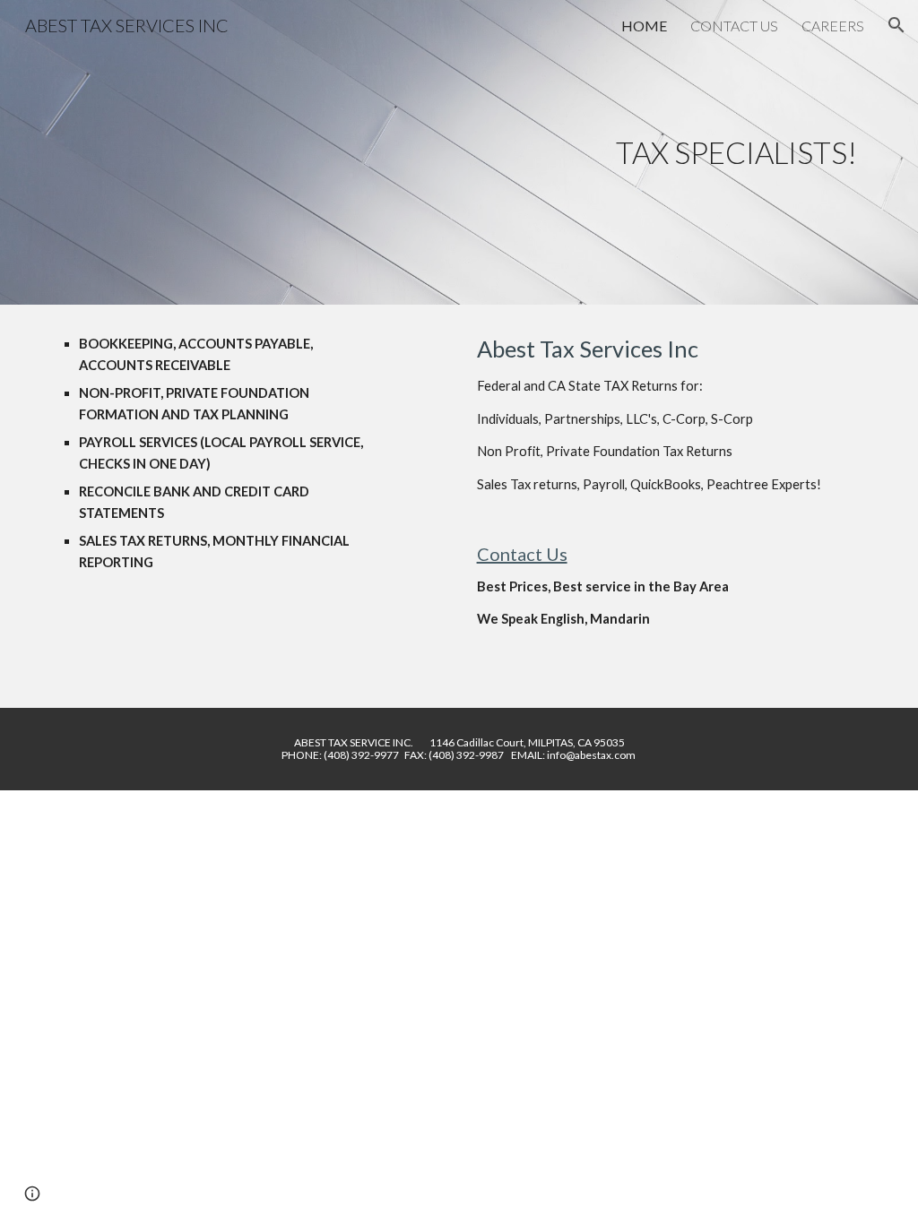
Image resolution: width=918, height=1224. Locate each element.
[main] (459, 153)
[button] (896, 25)
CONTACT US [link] (734, 25)
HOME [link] (644, 25)
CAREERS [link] (832, 25)
